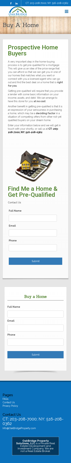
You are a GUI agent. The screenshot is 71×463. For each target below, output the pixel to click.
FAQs (5, 399)
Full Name (15, 210)
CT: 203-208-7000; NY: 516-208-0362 (47, 3)
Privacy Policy (10, 405)
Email (12, 225)
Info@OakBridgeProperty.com (19, 428)
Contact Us (9, 402)
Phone (13, 240)
